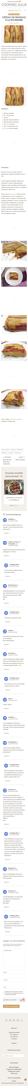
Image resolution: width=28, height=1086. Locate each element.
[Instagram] (10, 1020)
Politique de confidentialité (14, 1069)
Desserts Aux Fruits (14, 14)
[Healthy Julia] (21, 1020)
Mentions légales (14, 1067)
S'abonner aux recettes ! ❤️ (14, 1)
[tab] (12, 505)
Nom (5, 972)
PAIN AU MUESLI (20, 459)
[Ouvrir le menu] (25, 10)
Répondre (6, 533)
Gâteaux (13, 449)
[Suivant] (21, 492)
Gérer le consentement (14, 1078)
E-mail (6, 980)
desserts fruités (5, 449)
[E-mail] (18, 1020)
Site (5, 987)
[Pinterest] (14, 1020)
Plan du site (14, 1073)
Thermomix (13, 194)
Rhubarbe (4, 452)
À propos (14, 1043)
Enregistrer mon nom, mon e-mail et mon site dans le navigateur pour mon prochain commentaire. (14, 993)
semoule (11, 452)
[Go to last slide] (6, 492)
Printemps (20, 449)
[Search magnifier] (20, 10)
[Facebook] (6, 1020)
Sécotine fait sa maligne (15, 419)
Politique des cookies (14, 1071)
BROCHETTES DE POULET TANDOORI (7, 461)
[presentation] (14, 487)
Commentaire (8, 950)
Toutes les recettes (14, 1032)
